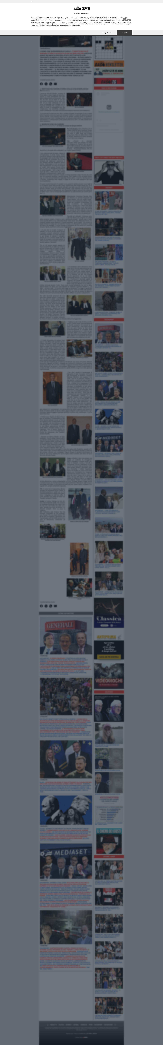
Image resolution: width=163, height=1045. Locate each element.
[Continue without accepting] (32, 1)
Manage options (107, 33)
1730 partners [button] (41, 17)
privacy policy (56, 25)
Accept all (124, 33)
